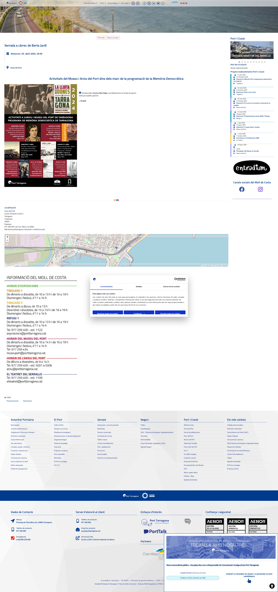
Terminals (144, 436)
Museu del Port (189, 440)
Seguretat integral (60, 440)
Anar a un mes (112, 38)
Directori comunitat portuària (107, 458)
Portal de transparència (19, 469)
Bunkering (101, 429)
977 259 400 (21, 531)
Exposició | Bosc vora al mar (246, 92)
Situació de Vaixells (234, 447)
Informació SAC (87, 536)
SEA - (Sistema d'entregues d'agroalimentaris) (157, 432)
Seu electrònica (16, 443)
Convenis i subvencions (19, 451)
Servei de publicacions (192, 432)
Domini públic (102, 454)
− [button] (7, 240)
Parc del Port (188, 436)
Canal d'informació (17, 440)
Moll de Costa (189, 425)
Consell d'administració (19, 429)
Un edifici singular (190, 454)
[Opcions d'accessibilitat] (272, 586)
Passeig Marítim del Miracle (252, 56)
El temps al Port (232, 469)
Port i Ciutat (124, 3)
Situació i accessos (61, 429)
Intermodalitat (145, 440)
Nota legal (114, 580)
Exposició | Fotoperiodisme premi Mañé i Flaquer (253, 116)
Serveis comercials (104, 432)
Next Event (27, 401)
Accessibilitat (105, 580)
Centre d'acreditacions (105, 443)
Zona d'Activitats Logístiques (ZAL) (153, 443)
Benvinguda (15, 425)
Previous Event (12, 401)
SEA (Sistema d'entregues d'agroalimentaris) (243, 443)
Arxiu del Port (16, 68)
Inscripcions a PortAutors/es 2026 (247, 138)
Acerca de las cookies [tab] (171, 286)
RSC (185, 469)
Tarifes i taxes (102, 440)
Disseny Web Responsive (147, 584)
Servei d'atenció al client (19, 461)
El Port (102, 3)
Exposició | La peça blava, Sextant (248, 127)
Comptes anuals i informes (20, 447)
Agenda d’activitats (234, 461)
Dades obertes (16, 454)
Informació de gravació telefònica (142, 580)
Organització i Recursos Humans (23, 432)
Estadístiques (145, 429)
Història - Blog (189, 476)
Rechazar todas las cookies (107, 313)
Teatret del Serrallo (190, 443)
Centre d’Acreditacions (235, 454)
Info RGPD (124, 580)
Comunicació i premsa (19, 458)
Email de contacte (88, 528)
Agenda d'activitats (190, 480)
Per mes (101, 38)
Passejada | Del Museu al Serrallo (247, 151)
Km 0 (186, 451)
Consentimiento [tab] (106, 286)
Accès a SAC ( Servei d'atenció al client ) (97, 540)
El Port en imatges (60, 461)
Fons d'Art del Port (190, 447)
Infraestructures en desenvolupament (67, 436)
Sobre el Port (58, 425)
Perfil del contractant (18, 436)
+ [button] (7, 237)
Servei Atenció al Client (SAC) (237, 432)
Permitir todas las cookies (170, 313)
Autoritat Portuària (90, 3)
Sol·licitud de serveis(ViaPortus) (238, 451)
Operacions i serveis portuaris (108, 425)
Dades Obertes (232, 436)
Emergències (21, 536)
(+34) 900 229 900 (23, 540)
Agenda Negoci (146, 447)
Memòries (57, 458)
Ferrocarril (101, 451)
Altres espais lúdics (191, 472)
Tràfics (143, 425)
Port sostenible (59, 454)
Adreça (19, 519)
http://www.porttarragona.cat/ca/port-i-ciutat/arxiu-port (24, 229)
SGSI (158, 580)
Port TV (57, 465)
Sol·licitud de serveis (104, 436)
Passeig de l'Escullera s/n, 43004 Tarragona (34, 522)
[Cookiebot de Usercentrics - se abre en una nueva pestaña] (175, 279)
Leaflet (203, 266)
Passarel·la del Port (191, 461)
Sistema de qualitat (61, 443)
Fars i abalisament (103, 447)
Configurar (138, 313)
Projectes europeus (61, 451)
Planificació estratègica (62, 432)
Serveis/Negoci (113, 3)
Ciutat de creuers (190, 458)
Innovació (57, 447)
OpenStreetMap (217, 266)
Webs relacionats (17, 465)
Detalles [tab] (139, 286)
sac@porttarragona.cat (90, 531)
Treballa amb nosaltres (235, 425)
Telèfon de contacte (24, 528)
